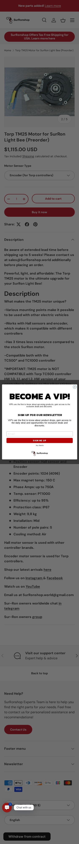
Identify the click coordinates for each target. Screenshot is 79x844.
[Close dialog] (74, 387)
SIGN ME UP (39, 440)
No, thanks (39, 445)
